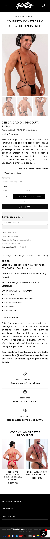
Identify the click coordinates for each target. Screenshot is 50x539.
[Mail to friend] (23, 247)
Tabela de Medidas (12, 173)
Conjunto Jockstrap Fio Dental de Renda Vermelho (13, 476)
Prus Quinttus (14, 243)
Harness (32, 16)
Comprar (25, 207)
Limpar (27, 190)
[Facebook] (17, 247)
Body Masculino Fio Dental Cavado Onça (37, 473)
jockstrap (27, 240)
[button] (5, 65)
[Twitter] (15, 247)
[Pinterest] (20, 247)
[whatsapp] (25, 247)
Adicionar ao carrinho (30, 197)
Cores (4, 186)
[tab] (7, 256)
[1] (43, 534)
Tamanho (6, 178)
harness (19, 240)
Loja (24, 16)
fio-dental (11, 240)
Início (17, 16)
